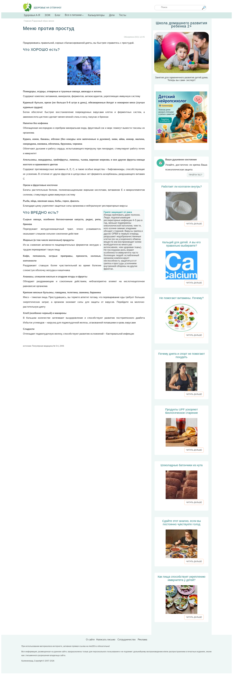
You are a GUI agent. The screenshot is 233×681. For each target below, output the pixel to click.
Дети (112, 15)
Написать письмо (105, 639)
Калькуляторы (96, 15)
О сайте (90, 639)
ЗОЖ (47, 15)
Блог (57, 15)
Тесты (122, 15)
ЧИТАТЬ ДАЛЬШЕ (194, 224)
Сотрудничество (126, 639)
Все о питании (74, 15)
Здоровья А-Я (32, 15)
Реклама (142, 639)
